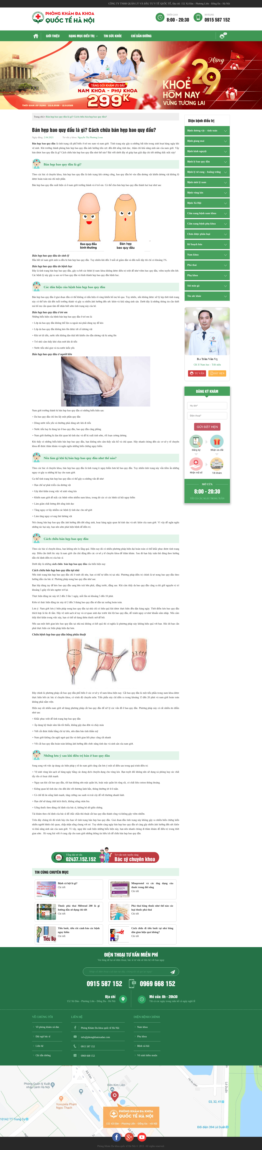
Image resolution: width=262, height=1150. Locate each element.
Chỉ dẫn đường (141, 35)
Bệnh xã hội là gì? (67, 883)
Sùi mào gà (193, 285)
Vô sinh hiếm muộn (147, 1055)
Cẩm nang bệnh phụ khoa (201, 223)
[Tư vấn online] (129, 1137)
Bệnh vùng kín (195, 192)
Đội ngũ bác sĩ (43, 1036)
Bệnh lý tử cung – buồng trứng (204, 172)
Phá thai (192, 265)
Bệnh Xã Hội (194, 203)
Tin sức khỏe (113, 35)
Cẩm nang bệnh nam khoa (201, 213)
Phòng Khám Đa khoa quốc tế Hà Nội (100, 1028)
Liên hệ (39, 1046)
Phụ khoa (192, 275)
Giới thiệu (53, 35)
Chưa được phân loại (198, 234)
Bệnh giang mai (195, 141)
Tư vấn (199, 373)
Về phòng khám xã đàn (47, 1027)
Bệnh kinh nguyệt (197, 151)
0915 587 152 (217, 18)
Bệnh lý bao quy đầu (198, 161)
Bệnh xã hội (143, 1046)
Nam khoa (193, 254)
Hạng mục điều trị (81, 35)
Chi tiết (61, 887)
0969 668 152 (157, 983)
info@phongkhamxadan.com (95, 1037)
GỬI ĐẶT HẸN (207, 427)
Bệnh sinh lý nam (196, 182)
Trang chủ (36, 36)
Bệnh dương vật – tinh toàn (202, 130)
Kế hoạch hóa (194, 244)
